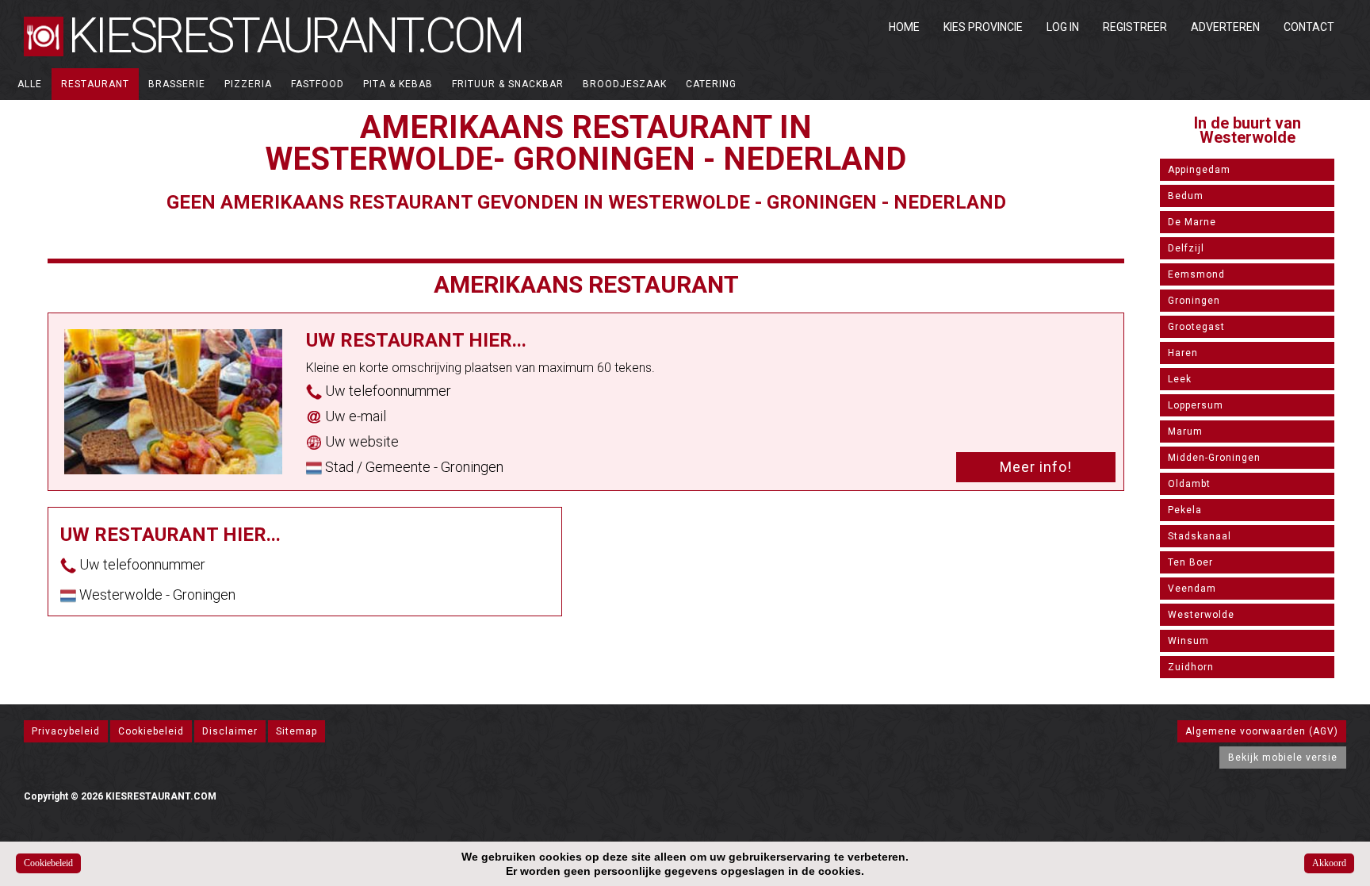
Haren (1183, 353)
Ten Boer (1190, 562)
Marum (1185, 431)
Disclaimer (230, 731)
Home (904, 27)
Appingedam (1199, 169)
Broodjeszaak (625, 84)
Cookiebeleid (151, 731)
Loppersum (1195, 405)
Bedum (1186, 195)
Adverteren (1225, 27)
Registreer (1135, 27)
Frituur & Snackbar (508, 84)
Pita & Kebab (398, 84)
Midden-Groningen (1214, 457)
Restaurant (95, 84)
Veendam (1192, 588)
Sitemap (296, 731)
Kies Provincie (983, 27)
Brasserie (176, 84)
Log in (1063, 27)
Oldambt (1189, 483)
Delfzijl (1186, 248)
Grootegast (1196, 326)
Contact (1309, 27)
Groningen (1194, 300)
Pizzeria (248, 84)
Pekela (1185, 510)
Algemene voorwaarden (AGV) (1261, 731)
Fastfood (317, 84)
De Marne (1192, 222)
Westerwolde (1201, 614)
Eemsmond (1196, 274)
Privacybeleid (66, 731)
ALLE (29, 84)
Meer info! (1036, 466)
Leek (1180, 379)
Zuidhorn (1191, 667)
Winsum (1188, 640)
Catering (711, 84)
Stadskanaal (1199, 536)
